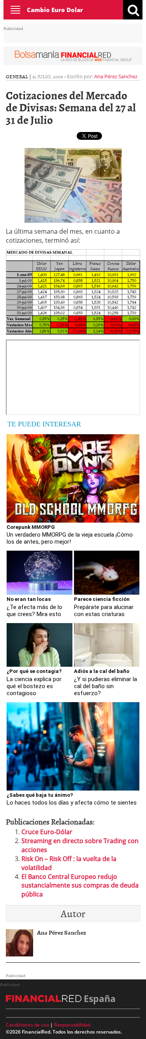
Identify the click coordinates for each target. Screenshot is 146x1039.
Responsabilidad (72, 1024)
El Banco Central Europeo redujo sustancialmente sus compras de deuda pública (80, 885)
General (17, 76)
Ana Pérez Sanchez (115, 76)
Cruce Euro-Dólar (46, 832)
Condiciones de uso (27, 1024)
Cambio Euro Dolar (55, 10)
